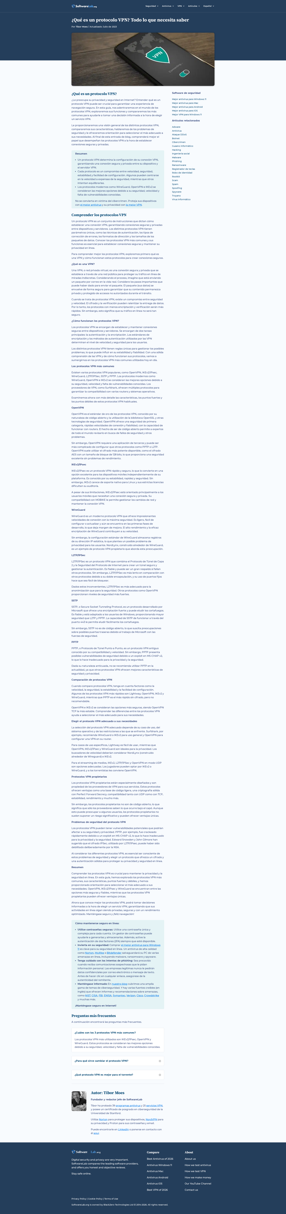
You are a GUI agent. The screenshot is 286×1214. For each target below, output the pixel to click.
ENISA (108, 995)
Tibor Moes (82, 26)
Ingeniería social (181, 153)
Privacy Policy (79, 1198)
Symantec (119, 995)
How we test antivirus (198, 1165)
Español (207, 6)
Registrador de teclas (183, 169)
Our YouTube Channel (198, 1183)
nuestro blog (119, 984)
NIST (87, 995)
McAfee (99, 952)
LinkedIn (123, 1129)
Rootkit (176, 176)
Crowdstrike (151, 995)
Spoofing (177, 188)
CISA (95, 995)
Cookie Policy (95, 1198)
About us (190, 1158)
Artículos (192, 6)
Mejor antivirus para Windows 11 (189, 99)
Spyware (176, 191)
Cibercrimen (179, 142)
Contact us (191, 1189)
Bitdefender (114, 952)
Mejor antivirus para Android (187, 107)
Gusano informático (182, 146)
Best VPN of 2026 (157, 1189)
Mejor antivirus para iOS (185, 110)
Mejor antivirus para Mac (185, 103)
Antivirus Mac (155, 1171)
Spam (175, 184)
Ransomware (179, 165)
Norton (89, 952)
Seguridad (151, 6)
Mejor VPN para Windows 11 (187, 114)
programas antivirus (128, 1105)
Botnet (176, 138)
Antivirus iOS (154, 1183)
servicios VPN (154, 1105)
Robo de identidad (182, 172)
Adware (176, 127)
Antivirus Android (157, 1177)
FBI (101, 995)
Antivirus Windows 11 (159, 1165)
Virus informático (181, 199)
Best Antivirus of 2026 (160, 1158)
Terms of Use (111, 1198)
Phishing (177, 161)
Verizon (130, 995)
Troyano (176, 195)
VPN (180, 6)
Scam (175, 180)
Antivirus (166, 6)
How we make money (198, 1177)
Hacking (176, 150)
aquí (96, 1133)
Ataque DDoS (179, 134)
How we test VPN (195, 1171)
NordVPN (151, 1119)
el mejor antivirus (90, 204)
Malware (176, 157)
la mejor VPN (134, 204)
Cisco (140, 995)
